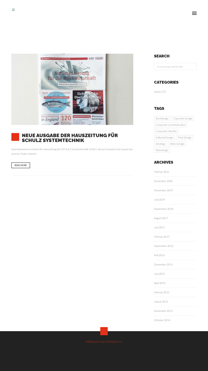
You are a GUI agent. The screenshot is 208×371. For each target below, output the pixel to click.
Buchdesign (162, 118)
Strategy (160, 143)
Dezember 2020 (163, 180)
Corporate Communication (170, 124)
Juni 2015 (159, 273)
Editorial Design (164, 137)
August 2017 (161, 218)
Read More (21, 165)
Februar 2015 (161, 292)
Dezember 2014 (163, 310)
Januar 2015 (161, 301)
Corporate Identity (166, 131)
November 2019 (163, 190)
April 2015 (159, 282)
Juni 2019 (159, 199)
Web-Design (177, 143)
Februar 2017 (161, 236)
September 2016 (163, 245)
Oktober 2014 (162, 320)
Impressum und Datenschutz (104, 342)
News (157, 91)
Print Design (184, 137)
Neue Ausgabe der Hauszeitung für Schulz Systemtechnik (70, 138)
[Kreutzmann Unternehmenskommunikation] (18, 17)
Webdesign (162, 150)
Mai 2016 (159, 255)
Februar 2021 (161, 171)
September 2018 (163, 208)
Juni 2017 (159, 227)
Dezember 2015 (163, 264)
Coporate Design (182, 118)
